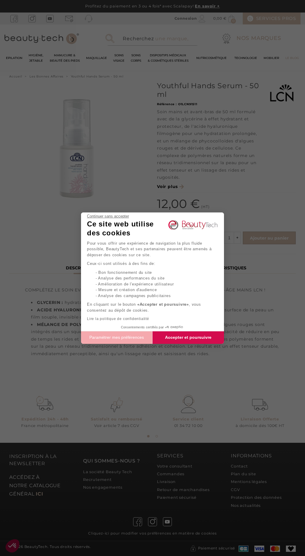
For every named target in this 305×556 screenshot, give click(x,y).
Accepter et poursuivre (188, 337)
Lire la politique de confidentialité (118, 319)
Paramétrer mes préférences (116, 337)
